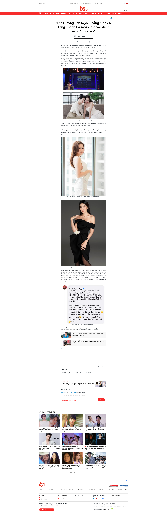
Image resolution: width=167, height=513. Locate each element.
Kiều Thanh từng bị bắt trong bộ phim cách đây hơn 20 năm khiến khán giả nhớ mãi (71, 467)
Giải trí (57, 13)
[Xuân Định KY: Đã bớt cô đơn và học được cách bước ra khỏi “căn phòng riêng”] (49, 439)
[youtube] (127, 4)
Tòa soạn (41, 495)
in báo (86, 42)
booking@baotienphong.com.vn (65, 498)
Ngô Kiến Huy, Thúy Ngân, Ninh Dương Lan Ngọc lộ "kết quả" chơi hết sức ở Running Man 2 (78, 384)
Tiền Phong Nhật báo (85, 3)
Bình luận (2, 53)
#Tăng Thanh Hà (80, 372)
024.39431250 (44, 499)
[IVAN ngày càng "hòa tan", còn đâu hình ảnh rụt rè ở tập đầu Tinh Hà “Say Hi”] (49, 420)
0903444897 (79, 496)
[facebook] (124, 4)
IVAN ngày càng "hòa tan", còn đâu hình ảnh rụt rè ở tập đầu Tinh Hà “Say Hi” (49, 429)
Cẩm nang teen (111, 489)
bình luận (89, 42)
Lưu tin (2, 49)
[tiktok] (100, 499)
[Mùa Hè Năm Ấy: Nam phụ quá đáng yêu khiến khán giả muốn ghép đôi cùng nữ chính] (72, 420)
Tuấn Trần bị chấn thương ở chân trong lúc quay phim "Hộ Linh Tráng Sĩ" (95, 448)
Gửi (101, 399)
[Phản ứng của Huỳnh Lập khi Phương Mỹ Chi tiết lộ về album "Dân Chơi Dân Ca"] (72, 439)
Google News (111, 18)
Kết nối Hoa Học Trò (73, 491)
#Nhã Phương (91, 372)
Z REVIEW (108, 13)
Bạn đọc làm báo (47, 509)
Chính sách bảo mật (117, 495)
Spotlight (114, 13)
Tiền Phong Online (74, 3)
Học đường (63, 13)
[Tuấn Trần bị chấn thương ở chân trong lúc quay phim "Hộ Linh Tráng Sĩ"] (95, 439)
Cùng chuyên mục (47, 412)
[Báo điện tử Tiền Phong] (113, 486)
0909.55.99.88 (62, 496)
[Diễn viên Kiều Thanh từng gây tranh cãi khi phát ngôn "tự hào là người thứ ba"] (49, 458)
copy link (83, 42)
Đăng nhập (63, 392)
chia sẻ (77, 42)
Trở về (2, 57)
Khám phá (52, 13)
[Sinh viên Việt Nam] (124, 486)
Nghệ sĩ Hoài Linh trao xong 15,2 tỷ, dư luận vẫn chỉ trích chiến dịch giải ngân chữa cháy (87, 334)
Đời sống (46, 13)
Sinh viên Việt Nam (97, 3)
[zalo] (104, 499)
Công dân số (51, 491)
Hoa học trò (43, 484)
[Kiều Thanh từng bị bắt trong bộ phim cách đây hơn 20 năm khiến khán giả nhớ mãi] (72, 458)
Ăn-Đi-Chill (93, 13)
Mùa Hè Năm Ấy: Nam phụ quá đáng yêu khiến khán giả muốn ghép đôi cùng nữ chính (72, 429)
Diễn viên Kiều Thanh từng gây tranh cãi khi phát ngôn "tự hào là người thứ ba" (49, 467)
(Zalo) (67, 496)
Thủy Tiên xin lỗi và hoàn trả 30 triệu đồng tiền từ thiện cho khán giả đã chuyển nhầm (88, 342)
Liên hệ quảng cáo (62, 495)
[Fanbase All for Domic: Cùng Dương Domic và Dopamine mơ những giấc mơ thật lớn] (95, 458)
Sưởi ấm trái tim (91, 489)
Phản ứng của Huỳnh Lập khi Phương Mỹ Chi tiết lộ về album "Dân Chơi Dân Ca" (72, 448)
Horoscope (120, 13)
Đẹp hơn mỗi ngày (73, 13)
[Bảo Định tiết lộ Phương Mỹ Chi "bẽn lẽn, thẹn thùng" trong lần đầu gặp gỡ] (95, 420)
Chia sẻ (2, 46)
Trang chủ (40, 13)
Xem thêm (127, 13)
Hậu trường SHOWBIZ (84, 13)
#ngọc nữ (98, 372)
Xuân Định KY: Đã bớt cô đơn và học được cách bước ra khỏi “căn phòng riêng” (49, 448)
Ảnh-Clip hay (101, 13)
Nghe (2, 42)
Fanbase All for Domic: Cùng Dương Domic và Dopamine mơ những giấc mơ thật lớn (95, 467)
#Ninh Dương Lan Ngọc (68, 372)
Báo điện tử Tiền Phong (83, 8)
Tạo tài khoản (72, 392)
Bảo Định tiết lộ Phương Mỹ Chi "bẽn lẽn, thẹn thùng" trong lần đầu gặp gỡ (95, 429)
